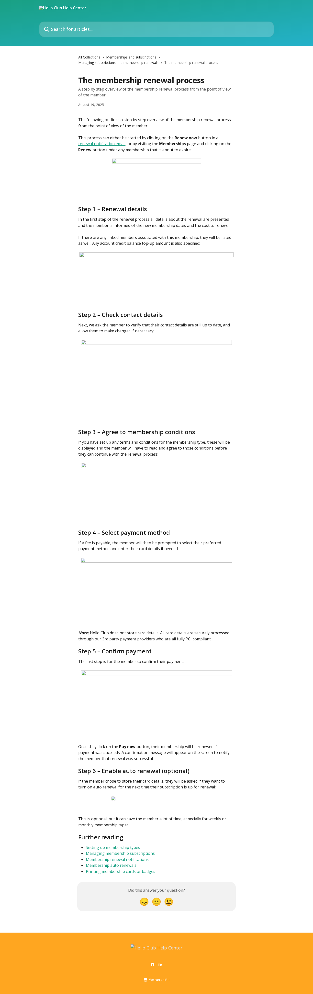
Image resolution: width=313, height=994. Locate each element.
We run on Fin (159, 979)
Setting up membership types (113, 847)
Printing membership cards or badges (120, 871)
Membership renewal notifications (117, 859)
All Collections (89, 57)
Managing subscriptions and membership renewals (118, 62)
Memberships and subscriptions (131, 57)
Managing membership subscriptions (120, 853)
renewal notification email (101, 143)
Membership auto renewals (111, 865)
